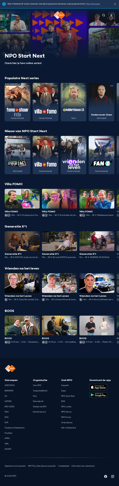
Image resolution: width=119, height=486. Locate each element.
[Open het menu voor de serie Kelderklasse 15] (83, 86)
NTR (6, 423)
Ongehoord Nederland (14, 428)
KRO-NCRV (9, 407)
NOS (7, 417)
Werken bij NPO (39, 407)
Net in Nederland (68, 428)
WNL (7, 444)
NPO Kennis (66, 412)
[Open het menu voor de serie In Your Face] (27, 139)
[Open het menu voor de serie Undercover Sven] (111, 86)
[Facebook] (105, 477)
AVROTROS (10, 385)
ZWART (8, 449)
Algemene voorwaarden (15, 466)
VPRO (7, 438)
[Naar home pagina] (59, 15)
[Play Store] (98, 395)
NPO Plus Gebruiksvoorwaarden (42, 466)
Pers (35, 396)
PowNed (8, 433)
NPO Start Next (68, 396)
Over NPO (37, 385)
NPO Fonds (66, 417)
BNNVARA (9, 391)
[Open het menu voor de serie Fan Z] (111, 139)
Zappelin (65, 385)
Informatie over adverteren (83, 466)
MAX (7, 412)
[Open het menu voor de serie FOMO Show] (27, 86)
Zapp (63, 391)
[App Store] (98, 387)
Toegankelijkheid (40, 391)
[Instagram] (112, 477)
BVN (63, 401)
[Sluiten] (115, 4)
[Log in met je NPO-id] (111, 15)
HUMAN (8, 401)
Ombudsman (67, 423)
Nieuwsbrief (38, 401)
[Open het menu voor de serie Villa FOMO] (55, 86)
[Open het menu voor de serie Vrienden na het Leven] (83, 139)
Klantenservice (39, 412)
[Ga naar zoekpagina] (104, 15)
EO (6, 396)
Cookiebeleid (63, 466)
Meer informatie (93, 4)
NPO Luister (66, 407)
